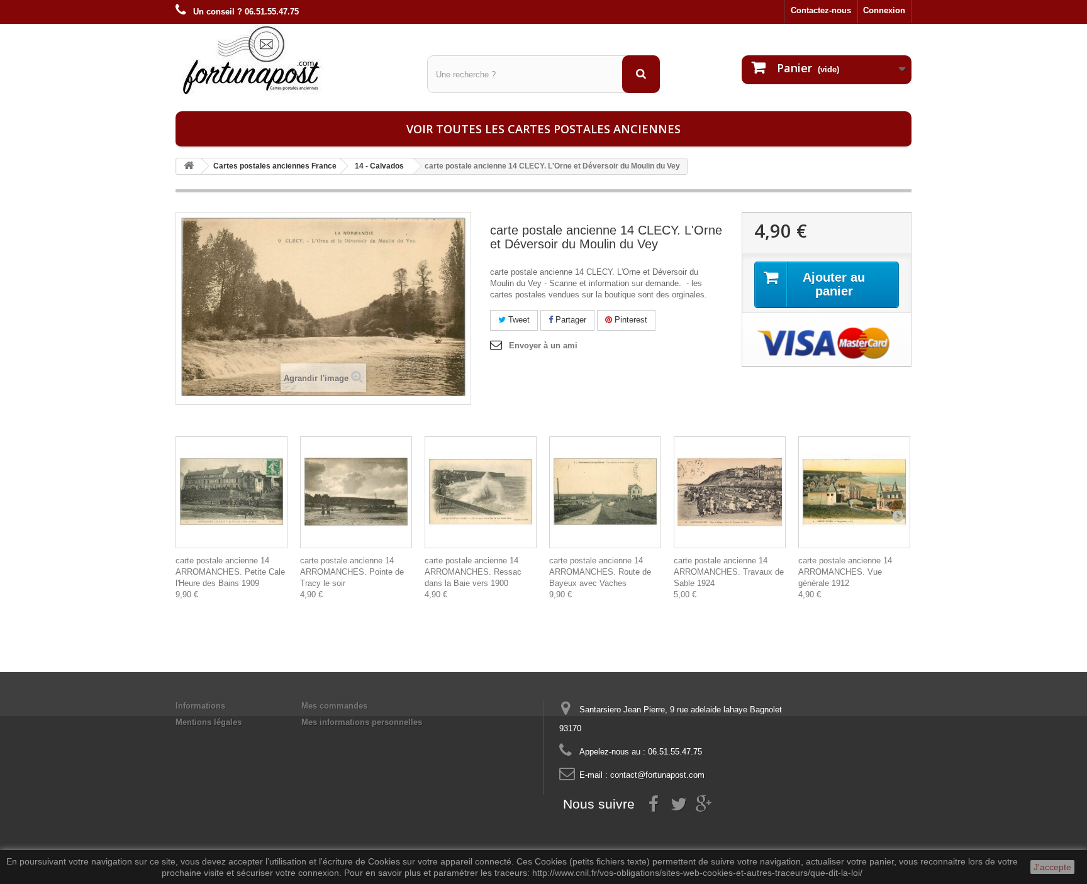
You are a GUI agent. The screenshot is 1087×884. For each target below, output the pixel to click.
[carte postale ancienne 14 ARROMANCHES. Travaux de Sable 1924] (730, 492)
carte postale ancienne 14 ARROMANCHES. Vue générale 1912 (845, 572)
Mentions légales (209, 722)
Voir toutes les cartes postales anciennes (543, 128)
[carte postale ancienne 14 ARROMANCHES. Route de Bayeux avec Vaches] (605, 492)
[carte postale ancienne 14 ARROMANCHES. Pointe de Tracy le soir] (356, 492)
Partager (569, 319)
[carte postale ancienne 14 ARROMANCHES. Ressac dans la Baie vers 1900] (481, 492)
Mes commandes (334, 705)
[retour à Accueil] (189, 166)
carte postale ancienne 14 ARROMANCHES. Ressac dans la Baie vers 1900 (473, 572)
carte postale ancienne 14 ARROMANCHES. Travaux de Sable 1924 (729, 572)
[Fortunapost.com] (292, 60)
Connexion (884, 10)
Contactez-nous (821, 10)
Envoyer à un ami (543, 345)
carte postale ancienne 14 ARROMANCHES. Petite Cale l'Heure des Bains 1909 (230, 572)
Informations (200, 705)
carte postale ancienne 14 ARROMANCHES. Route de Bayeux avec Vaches (600, 572)
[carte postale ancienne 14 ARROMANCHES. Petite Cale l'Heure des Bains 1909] (231, 492)
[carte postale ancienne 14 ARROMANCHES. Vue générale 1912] (854, 492)
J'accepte (1052, 867)
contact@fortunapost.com (657, 775)
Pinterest (629, 319)
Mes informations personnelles (361, 722)
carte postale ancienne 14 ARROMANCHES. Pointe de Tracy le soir (352, 572)
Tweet (518, 319)
